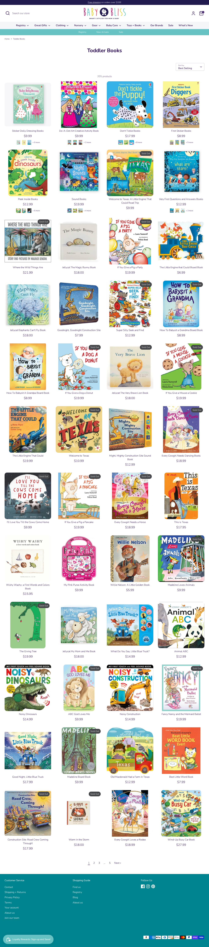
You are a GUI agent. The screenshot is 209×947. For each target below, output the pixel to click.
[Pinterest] (153, 886)
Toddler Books (19, 39)
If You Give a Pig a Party (130, 267)
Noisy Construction (130, 714)
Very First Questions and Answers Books (181, 199)
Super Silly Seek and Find (130, 330)
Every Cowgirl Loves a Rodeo (130, 839)
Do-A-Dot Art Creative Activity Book (79, 131)
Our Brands (156, 25)
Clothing (61, 25)
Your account (12, 907)
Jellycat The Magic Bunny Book (79, 267)
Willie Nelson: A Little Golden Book (130, 585)
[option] (86, 32)
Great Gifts (41, 25)
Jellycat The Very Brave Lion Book (130, 393)
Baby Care (112, 25)
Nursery (79, 25)
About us (10, 913)
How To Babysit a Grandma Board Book (181, 330)
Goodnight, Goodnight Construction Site (79, 330)
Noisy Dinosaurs (28, 714)
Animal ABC (181, 651)
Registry (21, 25)
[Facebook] (143, 886)
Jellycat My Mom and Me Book (79, 651)
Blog (75, 897)
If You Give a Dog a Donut (79, 393)
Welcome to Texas (79, 455)
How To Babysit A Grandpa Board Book (27, 393)
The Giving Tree (27, 651)
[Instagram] (148, 886)
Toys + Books (134, 25)
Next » (117, 863)
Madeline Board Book (79, 777)
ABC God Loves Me (79, 714)
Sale (170, 25)
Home (7, 39)
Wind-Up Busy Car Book (181, 839)
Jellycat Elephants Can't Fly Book (28, 330)
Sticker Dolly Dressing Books (28, 131)
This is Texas (181, 522)
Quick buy (28, 122)
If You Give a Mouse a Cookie (181, 393)
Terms (8, 902)
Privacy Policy (12, 897)
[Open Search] (8, 13)
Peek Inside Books (28, 199)
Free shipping (94, 2)
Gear (95, 25)
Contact (9, 887)
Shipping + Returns (15, 892)
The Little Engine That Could (28, 455)
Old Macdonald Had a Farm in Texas (130, 777)
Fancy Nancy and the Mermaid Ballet (181, 714)
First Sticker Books (181, 131)
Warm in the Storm (79, 839)
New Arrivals (102, 32)
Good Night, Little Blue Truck (28, 777)
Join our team (12, 918)
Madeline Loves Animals (181, 585)
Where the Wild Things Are (28, 267)
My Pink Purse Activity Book (79, 585)
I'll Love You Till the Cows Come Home (28, 522)
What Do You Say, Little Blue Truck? (130, 651)
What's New (186, 25)
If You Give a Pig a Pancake (79, 522)
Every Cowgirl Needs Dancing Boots (181, 455)
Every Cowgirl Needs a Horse (130, 522)
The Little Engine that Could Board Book (181, 267)
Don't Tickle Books (130, 131)
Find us (77, 887)
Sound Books (79, 199)
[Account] (193, 13)
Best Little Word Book (181, 777)
